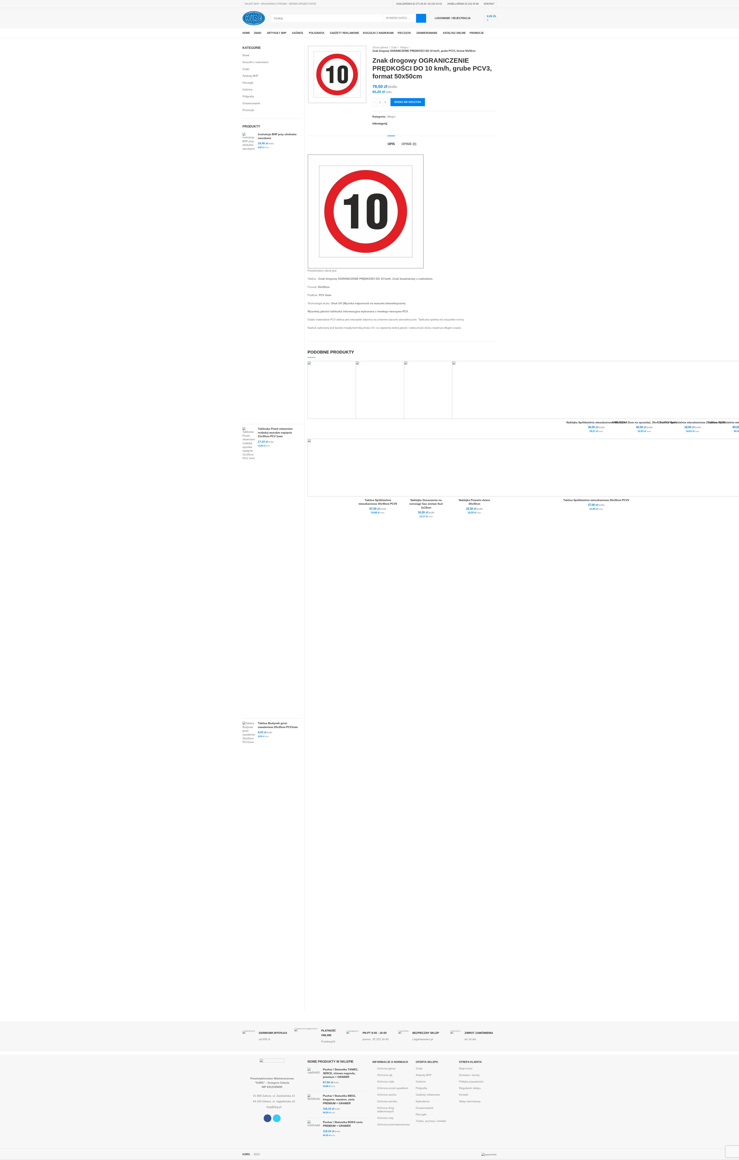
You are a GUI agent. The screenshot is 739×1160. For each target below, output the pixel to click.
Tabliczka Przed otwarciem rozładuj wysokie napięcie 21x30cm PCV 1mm (275, 432)
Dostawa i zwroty (469, 1075)
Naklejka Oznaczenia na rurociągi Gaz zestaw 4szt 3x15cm (426, 504)
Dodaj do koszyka (407, 102)
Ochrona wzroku (387, 1101)
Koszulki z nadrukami (255, 62)
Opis (391, 144)
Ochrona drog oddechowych (385, 1109)
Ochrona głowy (386, 1068)
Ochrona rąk (384, 1075)
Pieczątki (247, 82)
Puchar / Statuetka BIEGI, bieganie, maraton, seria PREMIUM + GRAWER (339, 1099)
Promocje (248, 110)
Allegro (404, 47)
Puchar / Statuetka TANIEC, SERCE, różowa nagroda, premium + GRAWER (340, 1073)
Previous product (487, 49)
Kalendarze (423, 1101)
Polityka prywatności (471, 1081)
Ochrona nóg (385, 1117)
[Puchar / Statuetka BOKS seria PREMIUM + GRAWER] (314, 1128)
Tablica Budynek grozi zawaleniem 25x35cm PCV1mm (278, 725)
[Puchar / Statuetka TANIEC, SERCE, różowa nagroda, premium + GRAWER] (314, 1078)
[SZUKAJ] (421, 18)
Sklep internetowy (470, 1101)
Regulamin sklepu (470, 1088)
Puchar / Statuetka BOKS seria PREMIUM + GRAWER (343, 1124)
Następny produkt (495, 49)
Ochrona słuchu (386, 1094)
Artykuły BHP (250, 75)
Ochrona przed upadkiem (392, 1088)
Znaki (394, 47)
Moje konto (465, 1068)
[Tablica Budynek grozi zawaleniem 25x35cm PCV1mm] (248, 865)
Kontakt (463, 1094)
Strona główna (380, 47)
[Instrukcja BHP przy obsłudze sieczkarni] (248, 277)
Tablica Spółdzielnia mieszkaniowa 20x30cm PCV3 (596, 500)
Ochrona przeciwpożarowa (393, 1124)
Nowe (245, 55)
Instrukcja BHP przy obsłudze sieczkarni (277, 136)
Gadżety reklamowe (428, 1094)
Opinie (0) (408, 144)
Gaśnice (247, 89)
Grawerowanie (251, 103)
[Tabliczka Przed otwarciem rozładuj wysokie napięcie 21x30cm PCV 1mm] (248, 571)
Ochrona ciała (385, 1081)
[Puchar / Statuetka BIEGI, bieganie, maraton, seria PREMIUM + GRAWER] (314, 1104)
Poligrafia (248, 96)
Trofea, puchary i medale (431, 1120)
